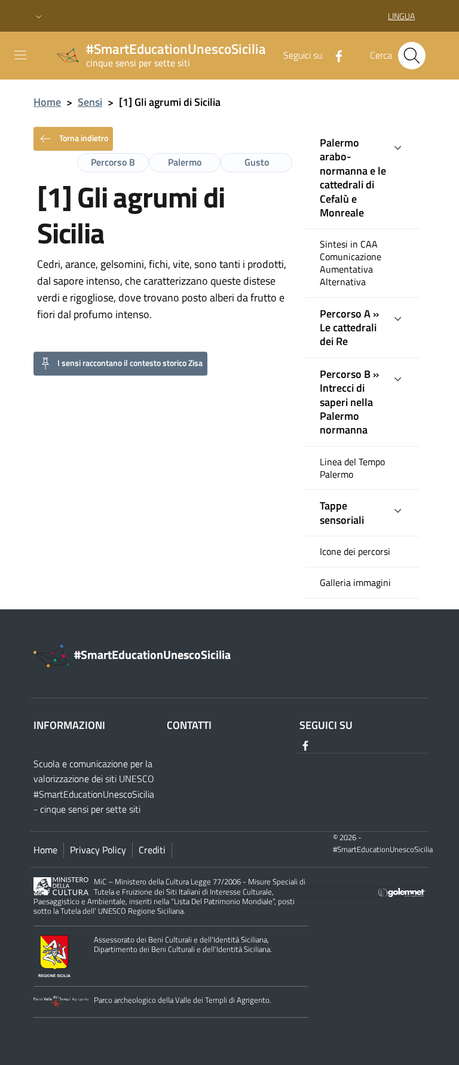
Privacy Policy (98, 850)
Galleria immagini (355, 582)
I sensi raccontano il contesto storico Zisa (130, 362)
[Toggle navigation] (20, 55)
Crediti (152, 850)
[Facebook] (334, 55)
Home (47, 102)
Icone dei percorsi (355, 551)
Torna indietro (82, 137)
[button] (38, 16)
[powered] (402, 891)
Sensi (90, 102)
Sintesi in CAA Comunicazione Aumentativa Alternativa (350, 263)
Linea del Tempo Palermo (352, 468)
